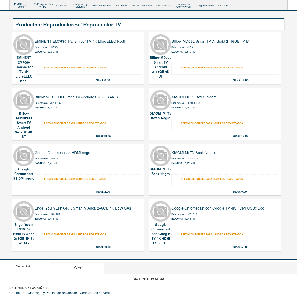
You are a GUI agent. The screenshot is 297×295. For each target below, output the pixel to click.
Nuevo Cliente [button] (26, 266)
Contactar (16, 292)
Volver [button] (78, 267)
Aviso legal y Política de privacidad (51, 292)
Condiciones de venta (96, 292)
